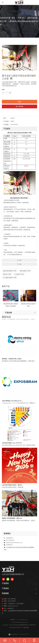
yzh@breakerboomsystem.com (14, 542)
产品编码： (6, 124)
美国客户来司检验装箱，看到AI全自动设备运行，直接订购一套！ (12, 319)
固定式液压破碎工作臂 (9, 271)
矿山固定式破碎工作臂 (9, 277)
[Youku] (12, 579)
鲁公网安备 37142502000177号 (19, 634)
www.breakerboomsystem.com (20, 622)
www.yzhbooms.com (22, 619)
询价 (19, 101)
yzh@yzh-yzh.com (13, 606)
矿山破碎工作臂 (19, 274)
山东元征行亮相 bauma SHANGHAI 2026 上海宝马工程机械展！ (12, 446)
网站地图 (26, 627)
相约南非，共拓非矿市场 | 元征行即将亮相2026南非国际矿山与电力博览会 (12, 362)
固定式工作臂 (7, 274)
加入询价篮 (19, 106)
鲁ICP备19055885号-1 (16, 627)
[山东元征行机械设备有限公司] (3, 579)
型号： (5, 118)
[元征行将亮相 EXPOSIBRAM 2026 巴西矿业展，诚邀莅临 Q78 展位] (19, 401)
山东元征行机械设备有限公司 (21, 625)
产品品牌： (6, 121)
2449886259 (10, 608)
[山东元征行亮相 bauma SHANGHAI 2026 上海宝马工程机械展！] (19, 443)
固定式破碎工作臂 (25, 271)
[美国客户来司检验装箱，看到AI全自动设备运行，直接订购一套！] (19, 519)
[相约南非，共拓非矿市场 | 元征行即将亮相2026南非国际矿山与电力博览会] (19, 359)
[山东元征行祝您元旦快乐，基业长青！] (19, 485)
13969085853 (11, 603)
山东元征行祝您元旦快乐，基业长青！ (12, 488)
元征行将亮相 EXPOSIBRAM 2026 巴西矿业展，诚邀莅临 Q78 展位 (12, 404)
